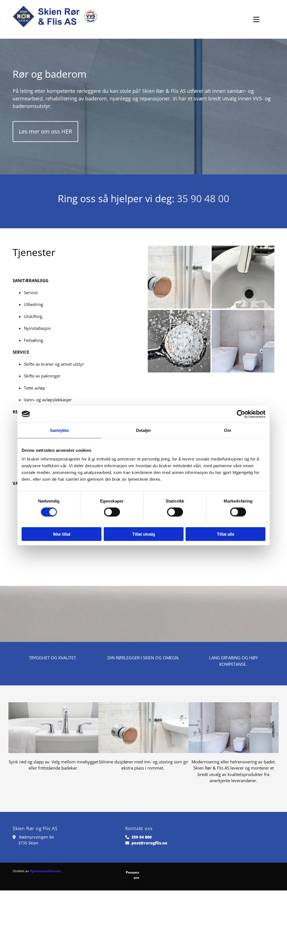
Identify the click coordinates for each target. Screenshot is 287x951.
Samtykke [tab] (59, 430)
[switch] (112, 511)
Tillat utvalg (143, 534)
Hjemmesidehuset (45, 871)
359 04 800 (141, 837)
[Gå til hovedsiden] (55, 19)
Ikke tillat (61, 534)
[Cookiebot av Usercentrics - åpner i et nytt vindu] (240, 414)
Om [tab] (227, 430)
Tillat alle (225, 534)
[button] (45, 131)
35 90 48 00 (203, 198)
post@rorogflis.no (149, 843)
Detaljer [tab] (143, 430)
